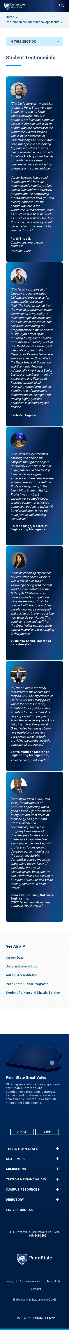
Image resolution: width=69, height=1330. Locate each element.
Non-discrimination (30, 1281)
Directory (15, 1199)
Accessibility (53, 1281)
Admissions (16, 1169)
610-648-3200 (37, 1235)
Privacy (9, 1281)
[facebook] (20, 1118)
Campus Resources (22, 1189)
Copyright (36, 1288)
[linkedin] (29, 1118)
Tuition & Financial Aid (26, 1179)
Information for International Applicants (32, 22)
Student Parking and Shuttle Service (33, 992)
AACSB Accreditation (22, 975)
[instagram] (49, 1118)
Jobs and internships (21, 966)
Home (10, 17)
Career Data (15, 957)
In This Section (23, 41)
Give (47, 1131)
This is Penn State (22, 1149)
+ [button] (57, 1149)
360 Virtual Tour (21, 1210)
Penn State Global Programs (27, 984)
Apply (22, 1131)
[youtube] (39, 1118)
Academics (15, 1159)
